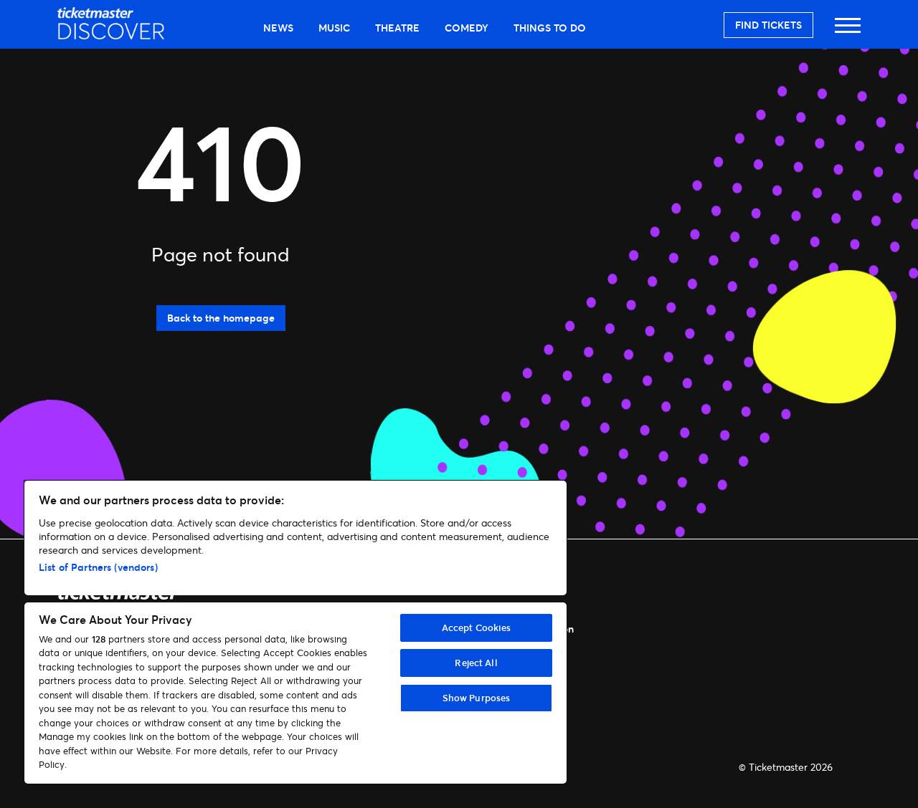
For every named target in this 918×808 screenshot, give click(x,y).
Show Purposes (477, 697)
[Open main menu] (848, 32)
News (278, 27)
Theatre (397, 27)
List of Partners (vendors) (98, 567)
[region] (295, 632)
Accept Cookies (476, 627)
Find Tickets (768, 25)
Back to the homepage (221, 317)
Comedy (466, 27)
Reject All (476, 662)
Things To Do (550, 27)
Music (334, 27)
